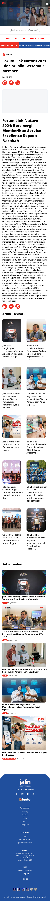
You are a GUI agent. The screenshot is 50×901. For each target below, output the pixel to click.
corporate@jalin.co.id (25, 871)
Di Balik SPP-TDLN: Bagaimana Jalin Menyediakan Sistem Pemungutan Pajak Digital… (21, 707)
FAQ (25, 836)
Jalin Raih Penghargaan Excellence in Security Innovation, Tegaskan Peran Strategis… (23, 597)
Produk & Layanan (36, 38)
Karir (25, 821)
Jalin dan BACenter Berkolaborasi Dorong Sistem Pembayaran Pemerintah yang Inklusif (24, 670)
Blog (16, 38)
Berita (8, 38)
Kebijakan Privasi (25, 839)
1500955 (25, 879)
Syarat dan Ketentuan (25, 843)
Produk (25, 815)
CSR (23, 38)
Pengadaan (25, 825)
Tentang (25, 812)
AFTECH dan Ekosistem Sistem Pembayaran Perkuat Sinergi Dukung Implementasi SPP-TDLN (22, 634)
